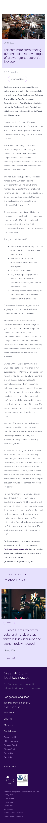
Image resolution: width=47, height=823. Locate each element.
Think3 (11, 795)
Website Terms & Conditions (13, 813)
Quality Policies (9, 798)
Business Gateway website (16, 549)
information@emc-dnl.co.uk (17, 702)
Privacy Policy (8, 805)
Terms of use (8, 809)
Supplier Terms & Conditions (13, 816)
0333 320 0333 (12, 707)
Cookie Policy (8, 802)
